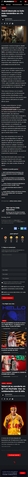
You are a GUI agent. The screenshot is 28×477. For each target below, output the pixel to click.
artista (11, 201)
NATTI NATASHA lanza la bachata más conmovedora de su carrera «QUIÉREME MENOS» (12, 174)
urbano (19, 201)
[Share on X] (7, 23)
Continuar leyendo (14, 455)
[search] (18, 1)
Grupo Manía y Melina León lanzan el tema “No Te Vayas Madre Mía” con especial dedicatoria (13, 193)
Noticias (9, 383)
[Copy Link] (10, 23)
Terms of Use (16, 220)
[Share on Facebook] (4, 23)
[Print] (12, 23)
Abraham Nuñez (8, 18)
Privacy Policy (20, 221)
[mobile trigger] (2, 1)
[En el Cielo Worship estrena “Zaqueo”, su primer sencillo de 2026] (14, 339)
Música (3, 7)
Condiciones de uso (12, 474)
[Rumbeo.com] (10, 1)
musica (15, 201)
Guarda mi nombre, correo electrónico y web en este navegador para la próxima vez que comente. (14, 282)
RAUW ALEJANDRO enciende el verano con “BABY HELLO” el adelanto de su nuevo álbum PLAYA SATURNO (13, 324)
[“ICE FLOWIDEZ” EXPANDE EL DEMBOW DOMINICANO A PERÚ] (14, 363)
